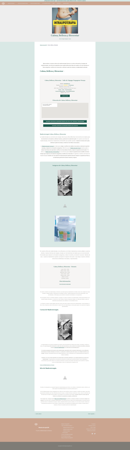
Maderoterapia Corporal (48, 146)
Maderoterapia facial (67, 429)
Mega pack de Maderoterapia (60, 398)
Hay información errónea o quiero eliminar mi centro (67, 0)
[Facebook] (92, 433)
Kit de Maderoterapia (46, 3)
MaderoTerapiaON (11, 3)
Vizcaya (70, 38)
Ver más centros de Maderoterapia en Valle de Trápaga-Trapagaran (65, 121)
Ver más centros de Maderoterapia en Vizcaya (65, 125)
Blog (53, 3)
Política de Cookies (91, 430)
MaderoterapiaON (43, 45)
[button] (14, 3)
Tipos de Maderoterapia (66, 425)
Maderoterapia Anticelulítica (52, 151)
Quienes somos (66, 3)
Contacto (59, 3)
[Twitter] (94, 433)
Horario (59, 89)
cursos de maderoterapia (59, 347)
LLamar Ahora (65, 95)
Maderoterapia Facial (75, 148)
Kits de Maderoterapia (70, 91)
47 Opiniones (71, 85)
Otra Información (68, 89)
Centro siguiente (91, 413)
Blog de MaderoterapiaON (67, 437)
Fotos (63, 89)
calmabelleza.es (67, 83)
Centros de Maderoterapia (23, 3)
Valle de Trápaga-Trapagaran (63, 38)
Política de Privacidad (90, 429)
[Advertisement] (65, 54)
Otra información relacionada (65, 284)
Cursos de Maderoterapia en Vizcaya (47, 364)
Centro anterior (38, 413)
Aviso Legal (93, 427)
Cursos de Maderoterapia (35, 3)
